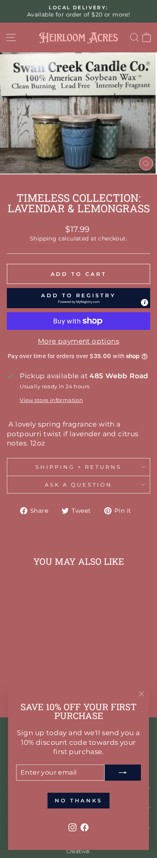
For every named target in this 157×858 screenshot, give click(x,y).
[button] (78, 298)
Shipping (43, 238)
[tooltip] (144, 302)
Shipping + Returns (78, 467)
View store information (51, 400)
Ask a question (78, 484)
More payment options (78, 341)
